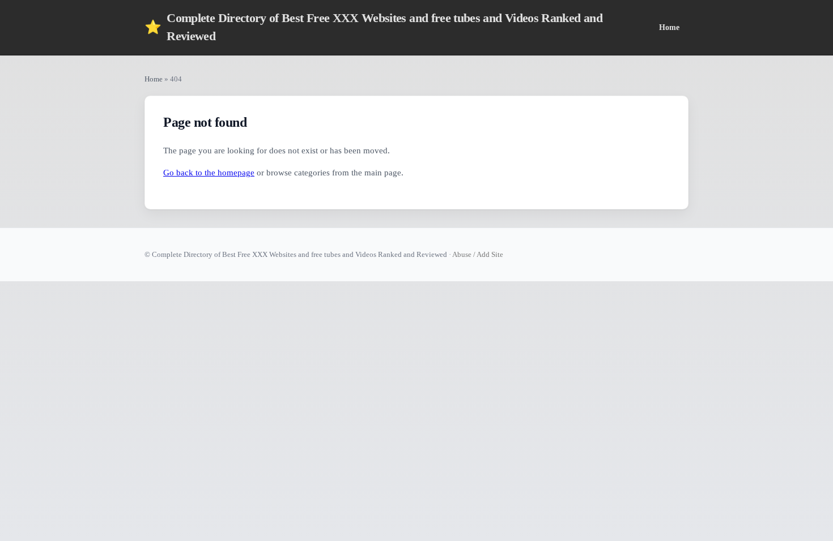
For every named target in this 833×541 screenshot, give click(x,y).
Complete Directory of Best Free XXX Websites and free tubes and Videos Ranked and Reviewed (373, 27)
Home (669, 27)
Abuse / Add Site (477, 254)
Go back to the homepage (208, 172)
